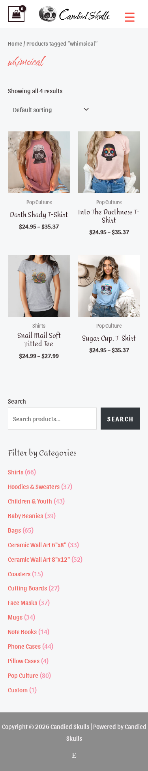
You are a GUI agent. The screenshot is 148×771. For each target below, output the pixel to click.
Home (15, 43)
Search (17, 401)
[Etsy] (74, 755)
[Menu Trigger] (130, 17)
